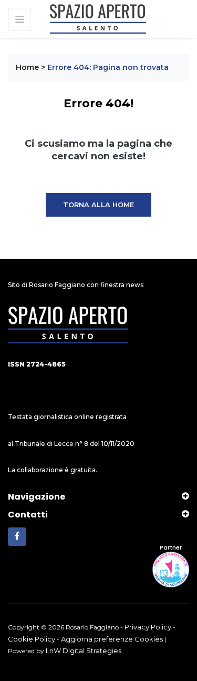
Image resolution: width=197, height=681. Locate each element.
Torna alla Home (98, 204)
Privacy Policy (148, 627)
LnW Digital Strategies (83, 650)
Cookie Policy (31, 639)
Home (27, 67)
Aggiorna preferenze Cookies (112, 639)
